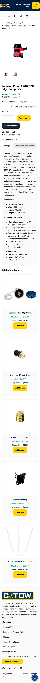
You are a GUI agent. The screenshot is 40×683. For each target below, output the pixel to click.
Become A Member (9, 102)
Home (4, 23)
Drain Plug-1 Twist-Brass (20, 375)
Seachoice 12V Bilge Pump (20, 313)
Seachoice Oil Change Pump (20, 562)
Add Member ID (26, 102)
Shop (10, 23)
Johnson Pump (14, 135)
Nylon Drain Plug (20, 500)
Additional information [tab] (25, 146)
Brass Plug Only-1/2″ (20, 437)
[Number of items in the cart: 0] (33, 16)
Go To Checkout (10, 126)
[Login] (14, 16)
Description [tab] (8, 146)
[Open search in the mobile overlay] (38, 16)
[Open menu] (9, 15)
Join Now (35, 5)
